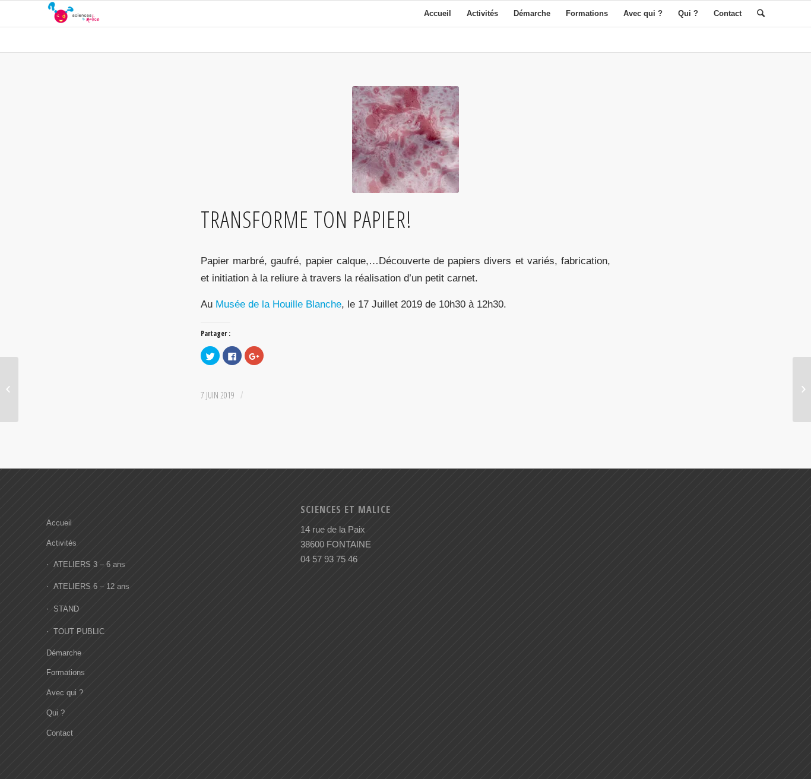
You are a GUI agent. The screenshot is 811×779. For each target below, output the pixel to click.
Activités (61, 543)
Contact (59, 733)
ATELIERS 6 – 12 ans (91, 586)
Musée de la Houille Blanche (278, 304)
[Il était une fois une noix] (802, 389)
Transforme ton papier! (306, 219)
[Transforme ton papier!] (405, 139)
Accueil (59, 522)
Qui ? (55, 712)
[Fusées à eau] (9, 389)
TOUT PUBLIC (78, 631)
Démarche (63, 652)
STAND (66, 608)
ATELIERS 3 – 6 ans (89, 564)
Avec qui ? (64, 692)
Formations (65, 672)
